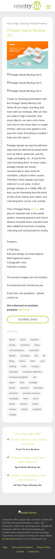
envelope (25, 355)
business (25, 345)
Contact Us (33, 551)
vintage (12, 414)
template (37, 409)
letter (32, 361)
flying (11, 361)
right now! (24, 309)
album (12, 339)
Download (27, 319)
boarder (34, 339)
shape (12, 404)
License (20, 551)
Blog (5, 547)
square (23, 404)
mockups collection (32, 371)
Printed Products (39, 23)
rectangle (13, 398)
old (34, 377)
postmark (38, 388)
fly (44, 355)
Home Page (13, 23)
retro (25, 398)
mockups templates (18, 377)
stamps (12, 409)
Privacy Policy (43, 547)
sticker (24, 409)
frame (22, 361)
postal (12, 388)
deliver (12, 355)
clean (37, 345)
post (22, 382)
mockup (35, 366)
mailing (12, 366)
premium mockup (31, 393)
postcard (24, 388)
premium (13, 393)
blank (23, 339)
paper (12, 382)
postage (33, 382)
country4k (33, 350)
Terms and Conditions (22, 547)
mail (42, 361)
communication (16, 350)
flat (36, 355)
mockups (13, 371)
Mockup (25, 23)
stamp (35, 404)
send (35, 398)
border (12, 345)
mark (23, 366)
